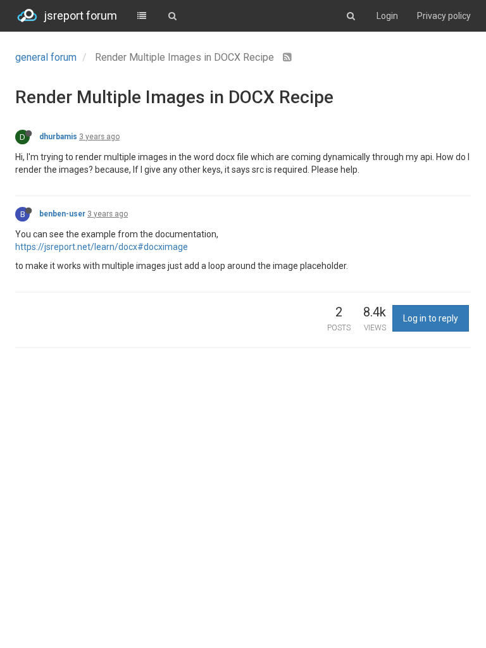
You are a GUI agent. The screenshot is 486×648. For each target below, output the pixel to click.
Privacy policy (444, 16)
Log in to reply (430, 318)
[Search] (172, 16)
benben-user (62, 213)
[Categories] (142, 16)
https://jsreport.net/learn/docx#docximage (101, 247)
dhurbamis (58, 136)
